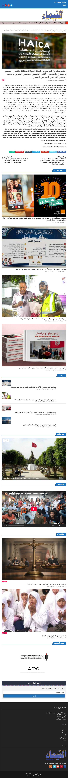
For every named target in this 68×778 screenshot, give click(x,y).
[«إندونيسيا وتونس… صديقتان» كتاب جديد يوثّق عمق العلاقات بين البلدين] (34, 345)
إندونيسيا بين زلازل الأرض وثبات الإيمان (54, 636)
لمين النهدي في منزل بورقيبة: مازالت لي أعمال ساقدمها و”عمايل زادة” (43, 319)
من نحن (64, 730)
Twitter (52, 151)
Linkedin (35, 151)
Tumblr (27, 151)
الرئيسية (64, 30)
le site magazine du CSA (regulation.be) (55, 143)
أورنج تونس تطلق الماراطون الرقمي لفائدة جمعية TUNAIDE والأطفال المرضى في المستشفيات (16, 159)
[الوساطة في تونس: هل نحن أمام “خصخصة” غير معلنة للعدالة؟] (34, 559)
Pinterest (19, 151)
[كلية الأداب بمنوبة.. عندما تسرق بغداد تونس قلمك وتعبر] (34, 459)
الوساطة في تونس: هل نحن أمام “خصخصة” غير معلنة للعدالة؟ (46, 584)
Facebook (61, 151)
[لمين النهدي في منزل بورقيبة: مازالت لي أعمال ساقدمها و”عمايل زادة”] (34, 296)
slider (60, 30)
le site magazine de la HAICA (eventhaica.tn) (54, 146)
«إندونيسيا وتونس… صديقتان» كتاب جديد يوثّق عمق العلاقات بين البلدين (42, 368)
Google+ (44, 151)
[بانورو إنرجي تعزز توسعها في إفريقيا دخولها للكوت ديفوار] (6, 420)
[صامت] (56, 526)
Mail (11, 151)
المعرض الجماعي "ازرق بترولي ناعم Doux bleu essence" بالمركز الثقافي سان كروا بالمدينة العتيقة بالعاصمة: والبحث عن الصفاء (52, 160)
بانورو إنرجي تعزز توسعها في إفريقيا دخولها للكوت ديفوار (39, 425)
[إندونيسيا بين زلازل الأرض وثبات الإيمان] (34, 610)
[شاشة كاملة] (59, 526)
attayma (62, 222)
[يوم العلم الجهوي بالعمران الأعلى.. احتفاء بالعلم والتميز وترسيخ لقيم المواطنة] (34, 247)
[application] (34, 509)
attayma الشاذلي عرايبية (59, 80)
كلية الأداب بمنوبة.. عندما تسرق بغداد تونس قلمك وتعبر (21, 478)
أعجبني (3, 581)
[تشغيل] (3, 526)
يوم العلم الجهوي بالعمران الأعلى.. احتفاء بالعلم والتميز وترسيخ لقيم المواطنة (41, 269)
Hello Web (38, 775)
